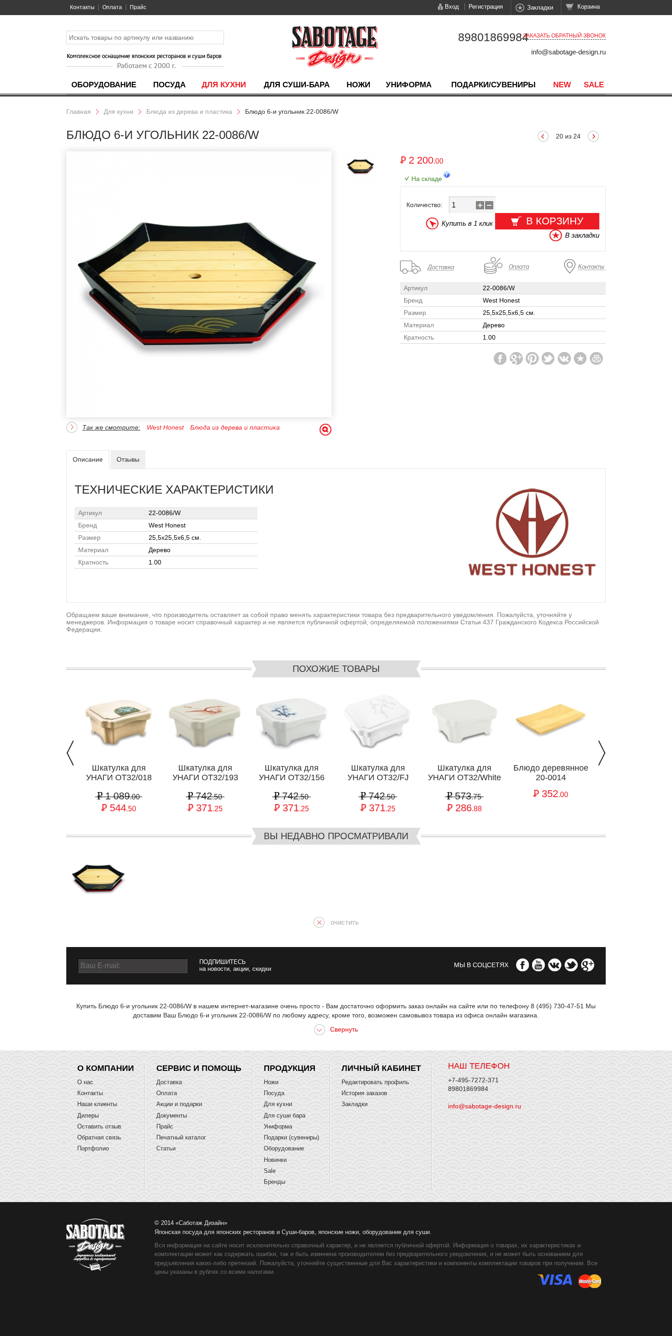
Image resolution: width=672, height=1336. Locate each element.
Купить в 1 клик (467, 223)
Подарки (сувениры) (291, 1137)
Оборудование (103, 84)
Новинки (275, 1159)
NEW (562, 84)
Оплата (112, 7)
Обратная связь (99, 1137)
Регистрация (486, 6)
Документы (171, 1115)
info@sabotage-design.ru (568, 52)
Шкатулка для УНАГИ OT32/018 (119, 772)
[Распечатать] (596, 358)
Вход (452, 6)
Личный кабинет (381, 1068)
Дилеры (88, 1115)
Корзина (588, 6)
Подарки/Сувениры (493, 84)
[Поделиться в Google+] (516, 358)
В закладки (582, 235)
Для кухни (224, 84)
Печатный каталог (181, 1137)
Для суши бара (284, 1115)
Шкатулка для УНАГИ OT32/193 (205, 772)
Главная (78, 111)
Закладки (540, 7)
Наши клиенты (97, 1104)
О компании (105, 1068)
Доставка (169, 1082)
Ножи (358, 84)
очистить (345, 922)
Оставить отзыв (99, 1126)
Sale (594, 84)
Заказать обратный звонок (564, 35)
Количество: (424, 204)
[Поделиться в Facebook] (500, 358)
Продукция (289, 1068)
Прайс (138, 7)
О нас (85, 1082)
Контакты (82, 7)
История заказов (364, 1093)
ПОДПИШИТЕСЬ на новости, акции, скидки (235, 965)
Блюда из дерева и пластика (189, 111)
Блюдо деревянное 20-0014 (550, 772)
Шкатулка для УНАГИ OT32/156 (292, 772)
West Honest (165, 427)
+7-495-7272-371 (473, 1080)
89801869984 (493, 37)
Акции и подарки (179, 1104)
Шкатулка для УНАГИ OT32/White (464, 772)
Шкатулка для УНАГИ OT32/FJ (378, 772)
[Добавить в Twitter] (548, 358)
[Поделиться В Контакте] (564, 358)
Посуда (169, 84)
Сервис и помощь (198, 1068)
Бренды (274, 1181)
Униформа (409, 84)
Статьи (166, 1148)
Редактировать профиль (375, 1082)
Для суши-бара (297, 84)
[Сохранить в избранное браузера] (580, 358)
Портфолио (93, 1148)
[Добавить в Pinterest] (532, 358)
